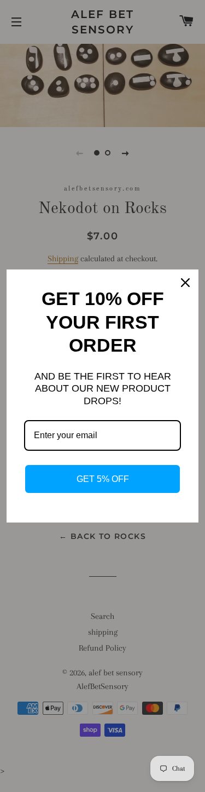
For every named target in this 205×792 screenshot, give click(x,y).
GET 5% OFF (103, 479)
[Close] (185, 282)
